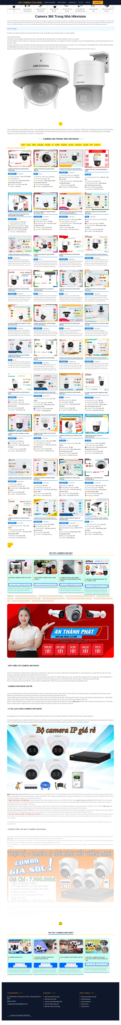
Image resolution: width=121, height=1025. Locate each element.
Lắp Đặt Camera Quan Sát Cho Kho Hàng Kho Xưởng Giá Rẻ (97, 958)
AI (52, 144)
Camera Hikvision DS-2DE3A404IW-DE (96, 254)
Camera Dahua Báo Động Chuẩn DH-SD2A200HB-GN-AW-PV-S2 (70, 578)
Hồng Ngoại (64, 144)
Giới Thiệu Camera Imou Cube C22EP (45, 578)
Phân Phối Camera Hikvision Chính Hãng (42, 601)
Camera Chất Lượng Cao (52, 1004)
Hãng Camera (62, 2)
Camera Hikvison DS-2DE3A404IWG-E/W (20, 477)
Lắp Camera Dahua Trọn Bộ (88, 996)
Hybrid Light (40, 144)
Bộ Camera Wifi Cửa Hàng (52, 996)
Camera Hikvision (86, 1001)
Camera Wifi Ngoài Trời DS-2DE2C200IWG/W (93, 436)
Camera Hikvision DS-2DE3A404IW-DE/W (71, 358)
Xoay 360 (86, 144)
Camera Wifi (72, 2)
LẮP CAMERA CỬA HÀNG (30, 2)
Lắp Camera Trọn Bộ (50, 999)
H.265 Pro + (97, 144)
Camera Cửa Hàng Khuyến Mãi (53, 1001)
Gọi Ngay (98, 2)
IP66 (91, 144)
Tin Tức (80, 2)
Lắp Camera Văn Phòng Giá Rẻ (71, 957)
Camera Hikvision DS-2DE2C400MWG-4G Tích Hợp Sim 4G (45, 324)
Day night (47, 144)
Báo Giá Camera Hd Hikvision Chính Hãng (54, 598)
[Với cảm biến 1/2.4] (97, 158)
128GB (34, 144)
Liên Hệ (88, 2)
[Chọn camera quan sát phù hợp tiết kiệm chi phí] (112, 8)
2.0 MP (23, 144)
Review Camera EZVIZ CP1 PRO (20, 577)
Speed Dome (78, 144)
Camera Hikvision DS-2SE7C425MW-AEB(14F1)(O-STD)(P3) (18, 355)
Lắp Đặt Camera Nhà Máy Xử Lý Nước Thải (96, 580)
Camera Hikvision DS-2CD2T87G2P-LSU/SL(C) (50, 596)
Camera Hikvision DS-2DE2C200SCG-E (45, 518)
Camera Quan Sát (15, 957)
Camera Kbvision (85, 999)
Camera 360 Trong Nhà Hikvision (61, 139)
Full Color (71, 144)
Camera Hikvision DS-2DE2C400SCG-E (96, 358)
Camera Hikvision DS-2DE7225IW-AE (19, 254)
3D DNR (57, 144)
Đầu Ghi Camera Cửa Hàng (52, 1006)
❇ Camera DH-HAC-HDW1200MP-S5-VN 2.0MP (28, 598)
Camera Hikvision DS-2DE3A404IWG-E (70, 169)
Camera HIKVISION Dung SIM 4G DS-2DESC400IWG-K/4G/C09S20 (18, 214)
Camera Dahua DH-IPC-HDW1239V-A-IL (25, 596)
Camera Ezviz (85, 1006)
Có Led (28, 144)
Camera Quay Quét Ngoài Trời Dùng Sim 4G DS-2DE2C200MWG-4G (70, 212)
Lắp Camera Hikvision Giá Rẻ (16, 148)
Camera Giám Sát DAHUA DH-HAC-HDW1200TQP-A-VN (80, 596)
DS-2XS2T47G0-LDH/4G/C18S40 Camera (96, 518)
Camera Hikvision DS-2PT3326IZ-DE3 (44, 392)
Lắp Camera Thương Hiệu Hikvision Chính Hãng (79, 598)
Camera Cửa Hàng (49, 2)
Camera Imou (85, 1004)
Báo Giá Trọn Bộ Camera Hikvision (21, 601)
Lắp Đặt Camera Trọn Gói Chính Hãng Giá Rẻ (44, 958)
